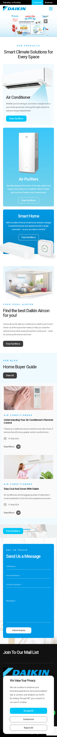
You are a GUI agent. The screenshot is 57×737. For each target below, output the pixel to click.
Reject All (28, 728)
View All (10, 375)
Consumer (37, 2)
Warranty (6, 2)
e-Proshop (16, 2)
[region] (28, 705)
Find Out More (29, 237)
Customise (28, 719)
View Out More (16, 118)
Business (48, 2)
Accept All (28, 711)
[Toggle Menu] (51, 9)
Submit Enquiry (18, 630)
